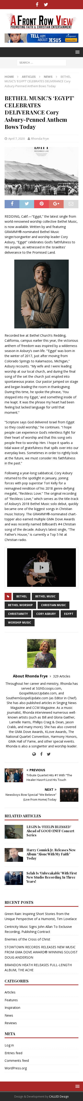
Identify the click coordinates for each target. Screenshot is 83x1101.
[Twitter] (46, 4)
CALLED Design (59, 1096)
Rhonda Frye (40, 138)
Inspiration (12, 1007)
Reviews (11, 1023)
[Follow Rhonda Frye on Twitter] (47, 754)
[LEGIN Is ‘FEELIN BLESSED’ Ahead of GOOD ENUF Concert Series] (14, 832)
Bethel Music (45, 596)
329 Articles (61, 676)
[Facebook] (37, 4)
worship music (19, 622)
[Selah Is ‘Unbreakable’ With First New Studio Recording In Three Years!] (14, 878)
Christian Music (53, 605)
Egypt (68, 614)
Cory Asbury (46, 614)
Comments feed (17, 1060)
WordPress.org (16, 1068)
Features (11, 1000)
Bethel (21, 596)
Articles (29, 77)
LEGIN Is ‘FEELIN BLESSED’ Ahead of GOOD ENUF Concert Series (50, 831)
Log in (9, 1045)
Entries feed (13, 1053)
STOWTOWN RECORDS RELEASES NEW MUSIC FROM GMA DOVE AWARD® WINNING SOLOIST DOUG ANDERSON (41, 952)
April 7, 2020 (16, 138)
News (9, 1015)
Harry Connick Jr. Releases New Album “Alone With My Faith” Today (51, 854)
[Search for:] (41, 62)
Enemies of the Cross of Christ (27, 939)
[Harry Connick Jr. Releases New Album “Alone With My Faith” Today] (14, 855)
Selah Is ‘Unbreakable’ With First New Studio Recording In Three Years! (52, 877)
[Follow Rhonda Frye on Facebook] (39, 754)
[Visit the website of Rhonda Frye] (34, 754)
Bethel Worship (20, 605)
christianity (18, 614)
